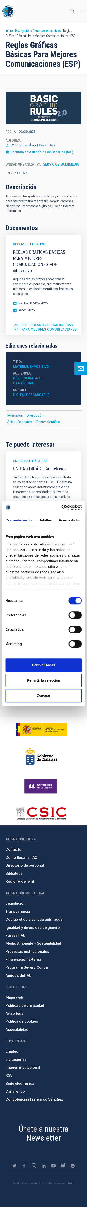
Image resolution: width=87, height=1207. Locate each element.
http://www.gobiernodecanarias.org (41, 756)
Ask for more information (80, 368)
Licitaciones (16, 1059)
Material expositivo (31, 367)
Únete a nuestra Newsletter (43, 1133)
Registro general (20, 881)
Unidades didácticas (30, 461)
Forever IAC (16, 935)
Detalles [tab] (45, 520)
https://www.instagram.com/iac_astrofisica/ (34, 1166)
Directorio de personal (25, 865)
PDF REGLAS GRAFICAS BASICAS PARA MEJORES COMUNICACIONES (49, 327)
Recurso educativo (29, 244)
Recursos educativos (47, 31)
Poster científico (48, 422)
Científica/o (23, 383)
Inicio (9, 31)
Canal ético (15, 1091)
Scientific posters (20, 422)
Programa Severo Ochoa (27, 967)
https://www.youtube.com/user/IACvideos (53, 1166)
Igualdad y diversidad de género (33, 927)
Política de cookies (22, 1021)
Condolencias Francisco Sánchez (34, 1099)
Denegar (43, 695)
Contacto (13, 849)
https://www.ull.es (41, 786)
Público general (27, 378)
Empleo (12, 1051)
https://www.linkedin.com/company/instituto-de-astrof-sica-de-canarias (43, 1166)
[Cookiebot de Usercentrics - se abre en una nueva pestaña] (62, 507)
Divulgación (22, 31)
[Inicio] (8, 11)
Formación (15, 415)
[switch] (75, 615)
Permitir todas (43, 665)
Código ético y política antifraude (34, 919)
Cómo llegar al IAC (21, 857)
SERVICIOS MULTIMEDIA (61, 164)
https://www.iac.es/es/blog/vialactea (73, 1166)
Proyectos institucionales (27, 951)
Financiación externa (23, 959)
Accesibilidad (17, 1029)
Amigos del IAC (19, 975)
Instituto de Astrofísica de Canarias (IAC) (42, 152)
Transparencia (18, 911)
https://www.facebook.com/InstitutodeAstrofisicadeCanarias (24, 1166)
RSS (9, 1075)
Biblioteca (14, 873)
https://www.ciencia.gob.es (41, 729)
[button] (43, 108)
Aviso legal (15, 1013)
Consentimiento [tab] (18, 520)
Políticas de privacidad (25, 1005)
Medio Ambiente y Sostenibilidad (33, 943)
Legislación (16, 903)
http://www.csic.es (41, 813)
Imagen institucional (23, 1067)
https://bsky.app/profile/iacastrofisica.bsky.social (63, 1166)
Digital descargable (31, 395)
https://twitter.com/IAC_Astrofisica (14, 1166)
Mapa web (14, 997)
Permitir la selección (43, 680)
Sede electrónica (20, 1083)
